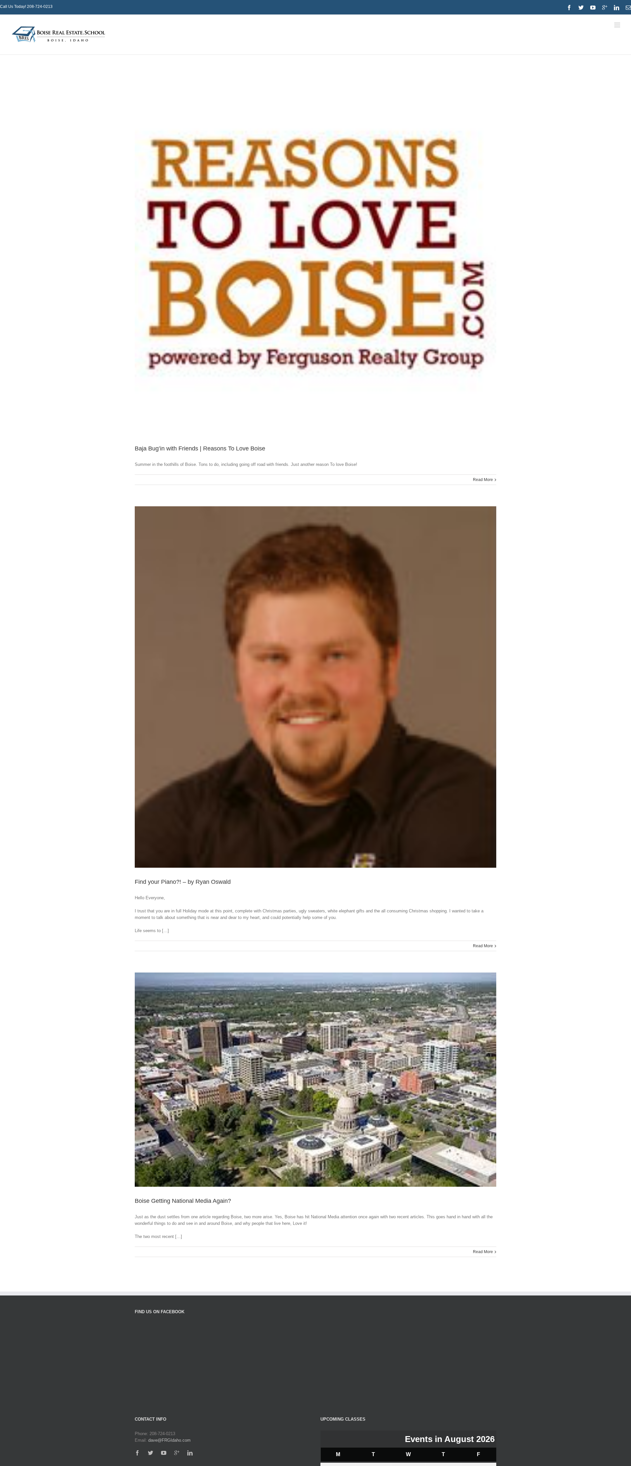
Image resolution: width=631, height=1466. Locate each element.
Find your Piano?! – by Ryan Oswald (183, 882)
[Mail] (628, 7)
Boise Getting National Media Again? (183, 1201)
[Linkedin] (616, 7)
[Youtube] (593, 7)
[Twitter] (581, 7)
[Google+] (176, 1452)
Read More (483, 479)
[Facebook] (569, 7)
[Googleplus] (604, 7)
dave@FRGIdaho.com (169, 1440)
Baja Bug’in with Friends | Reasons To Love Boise (200, 448)
